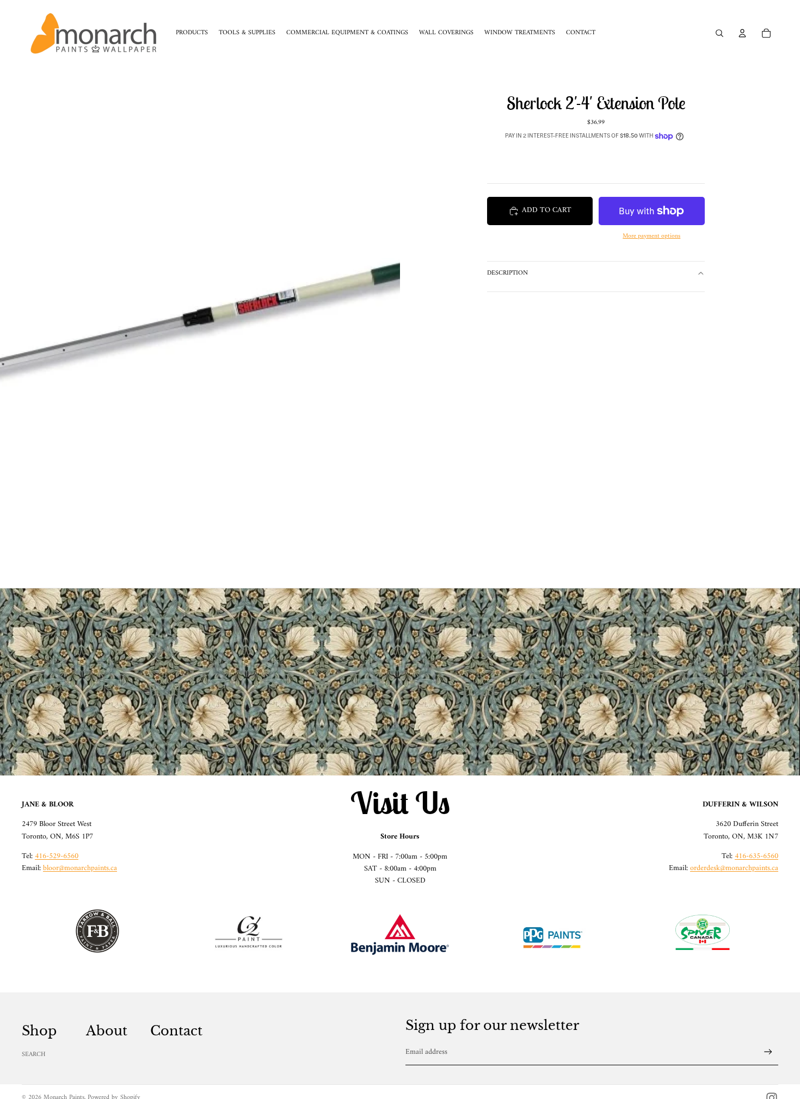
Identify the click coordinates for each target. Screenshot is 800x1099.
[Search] (719, 33)
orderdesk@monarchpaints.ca (734, 868)
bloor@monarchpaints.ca (80, 868)
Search (34, 1054)
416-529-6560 (56, 856)
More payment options (651, 237)
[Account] (742, 33)
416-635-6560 (756, 856)
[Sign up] (768, 1052)
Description (507, 273)
